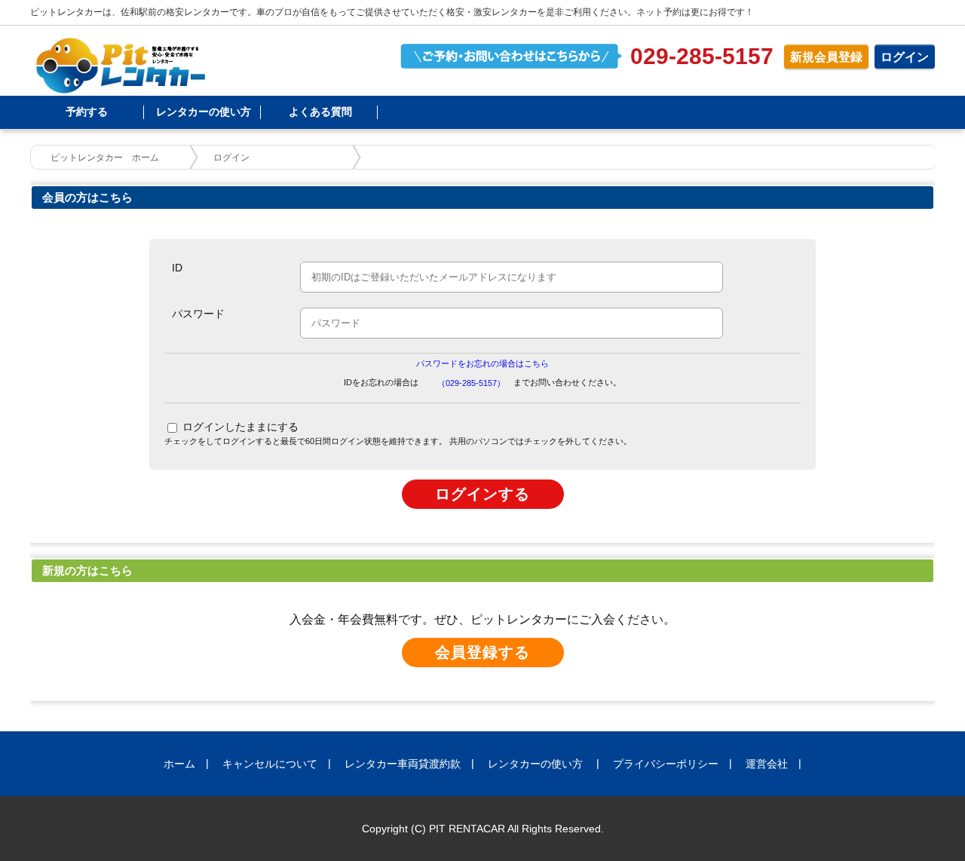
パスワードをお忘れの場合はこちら (482, 363)
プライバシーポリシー (665, 764)
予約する (87, 112)
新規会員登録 (826, 57)
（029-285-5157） (471, 383)
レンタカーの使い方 (203, 112)
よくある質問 (320, 112)
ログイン (905, 57)
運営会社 (767, 764)
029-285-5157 (702, 56)
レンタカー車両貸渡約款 (403, 764)
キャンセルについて (269, 764)
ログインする (482, 494)
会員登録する (482, 652)
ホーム (179, 764)
